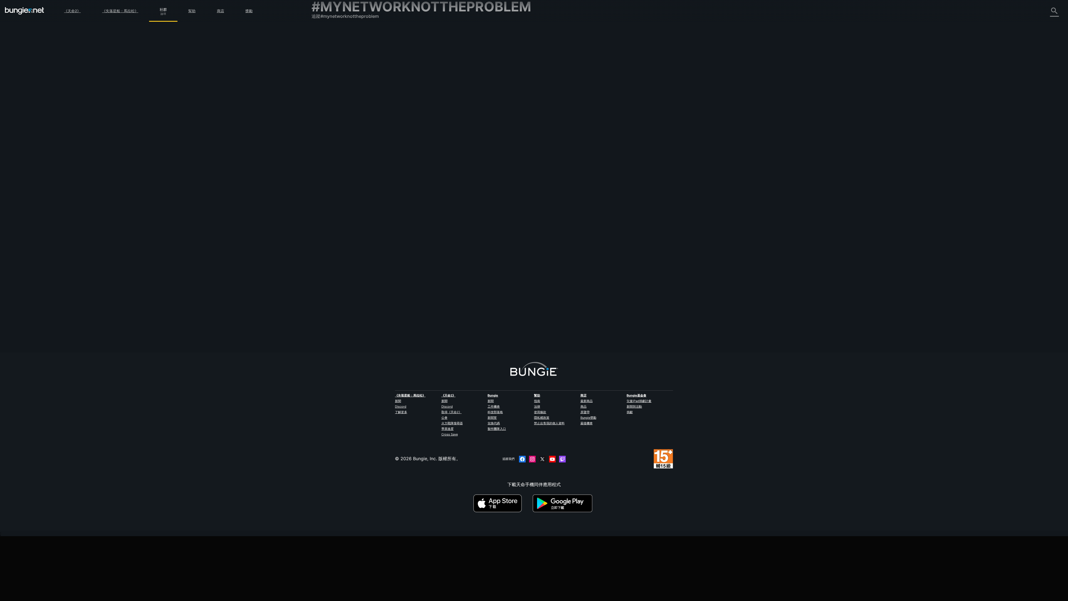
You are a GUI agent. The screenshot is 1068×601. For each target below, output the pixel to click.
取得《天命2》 (451, 412)
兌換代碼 (494, 423)
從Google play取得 (564, 503)
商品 (583, 406)
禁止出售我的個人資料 (549, 423)
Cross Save (449, 434)
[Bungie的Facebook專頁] (522, 459)
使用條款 (540, 412)
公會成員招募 (328, 148)
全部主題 (324, 31)
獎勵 (249, 11)
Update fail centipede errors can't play (465, 104)
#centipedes (526, 104)
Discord (400, 406)
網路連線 (324, 80)
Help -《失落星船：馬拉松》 (344, 166)
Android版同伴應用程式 (339, 117)
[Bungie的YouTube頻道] (552, 459)
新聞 (398, 401)
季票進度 (447, 429)
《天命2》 (72, 11)
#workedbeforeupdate (618, 104)
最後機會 (586, 423)
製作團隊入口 (497, 429)
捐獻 (630, 412)
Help (510, 104)
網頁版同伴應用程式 (335, 105)
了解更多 (401, 412)
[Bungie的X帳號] (542, 459)
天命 (319, 154)
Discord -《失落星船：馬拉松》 (347, 172)
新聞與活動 (634, 406)
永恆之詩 (324, 86)
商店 (220, 11)
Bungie (493, 395)
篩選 (454, 74)
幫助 (192, 11)
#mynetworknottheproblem (581, 104)
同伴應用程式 (328, 141)
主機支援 (324, 129)
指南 (537, 401)
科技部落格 (495, 412)
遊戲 (319, 62)
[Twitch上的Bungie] (562, 459)
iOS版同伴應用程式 (334, 111)
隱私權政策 (541, 418)
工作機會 (494, 406)
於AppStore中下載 (502, 503)
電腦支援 (324, 123)
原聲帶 (585, 412)
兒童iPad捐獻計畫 (639, 401)
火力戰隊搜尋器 (452, 423)
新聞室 (492, 418)
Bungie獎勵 (588, 418)
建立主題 (436, 74)
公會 (444, 418)
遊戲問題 (324, 92)
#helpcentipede (548, 104)
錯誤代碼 (324, 74)
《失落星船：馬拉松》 (120, 11)
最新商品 (586, 401)
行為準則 (322, 180)
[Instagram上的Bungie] (532, 459)
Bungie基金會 (636, 395)
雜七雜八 (324, 160)
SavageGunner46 (443, 109)
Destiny (24, 11)
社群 (163, 8)
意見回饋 (324, 43)
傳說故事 (324, 56)
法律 (537, 406)
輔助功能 (324, 99)
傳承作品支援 (328, 135)
